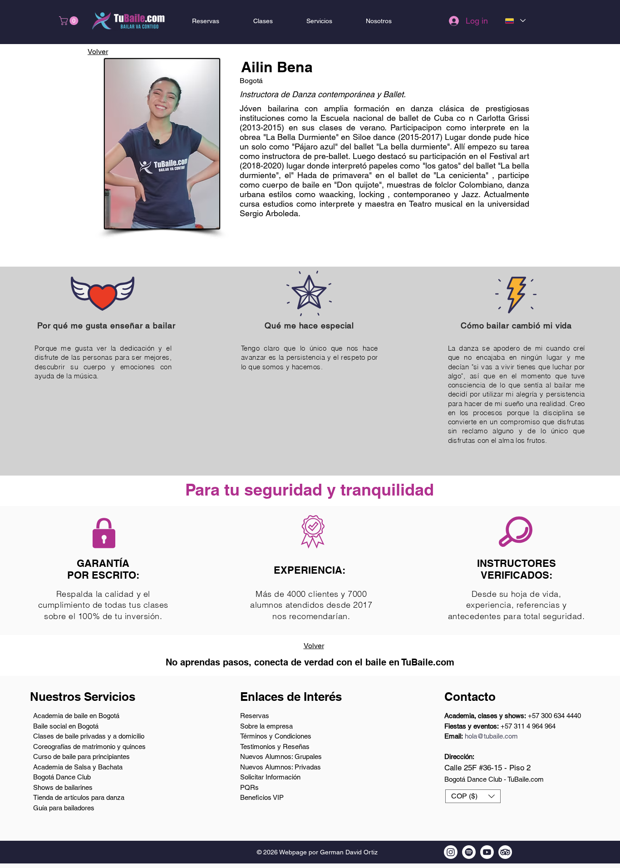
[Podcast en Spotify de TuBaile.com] (469, 852)
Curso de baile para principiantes (81, 756)
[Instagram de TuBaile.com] (451, 852)
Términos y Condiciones (275, 736)
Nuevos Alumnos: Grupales (281, 756)
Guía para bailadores (63, 808)
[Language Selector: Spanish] (515, 20)
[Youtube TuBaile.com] (487, 852)
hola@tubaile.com (491, 736)
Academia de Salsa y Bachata (78, 767)
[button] (69, 20)
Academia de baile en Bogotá (76, 715)
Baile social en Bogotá (65, 726)
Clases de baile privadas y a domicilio (88, 736)
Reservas (254, 715)
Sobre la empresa (266, 726)
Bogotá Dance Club (62, 777)
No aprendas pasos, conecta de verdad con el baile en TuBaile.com (310, 662)
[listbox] (473, 796)
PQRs (249, 787)
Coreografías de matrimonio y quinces (89, 746)
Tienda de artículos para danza (78, 797)
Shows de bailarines (63, 787)
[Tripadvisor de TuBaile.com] (505, 852)
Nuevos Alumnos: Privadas (280, 767)
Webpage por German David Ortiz (328, 852)
